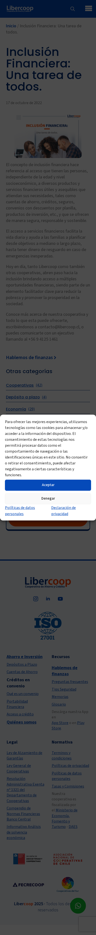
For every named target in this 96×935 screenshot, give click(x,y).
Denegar (48, 498)
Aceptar (48, 485)
